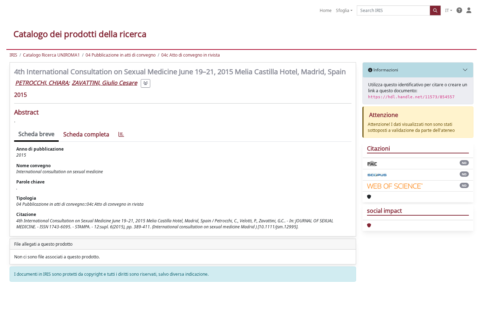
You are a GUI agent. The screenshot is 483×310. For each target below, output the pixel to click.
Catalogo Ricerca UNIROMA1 (51, 55)
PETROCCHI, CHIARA (41, 83)
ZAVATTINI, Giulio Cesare (104, 83)
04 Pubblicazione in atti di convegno (121, 55)
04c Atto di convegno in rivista (190, 55)
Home (326, 10)
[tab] (121, 134)
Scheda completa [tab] (86, 134)
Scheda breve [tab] (36, 134)
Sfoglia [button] (342, 10)
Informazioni (385, 70)
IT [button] (447, 10)
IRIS (13, 55)
